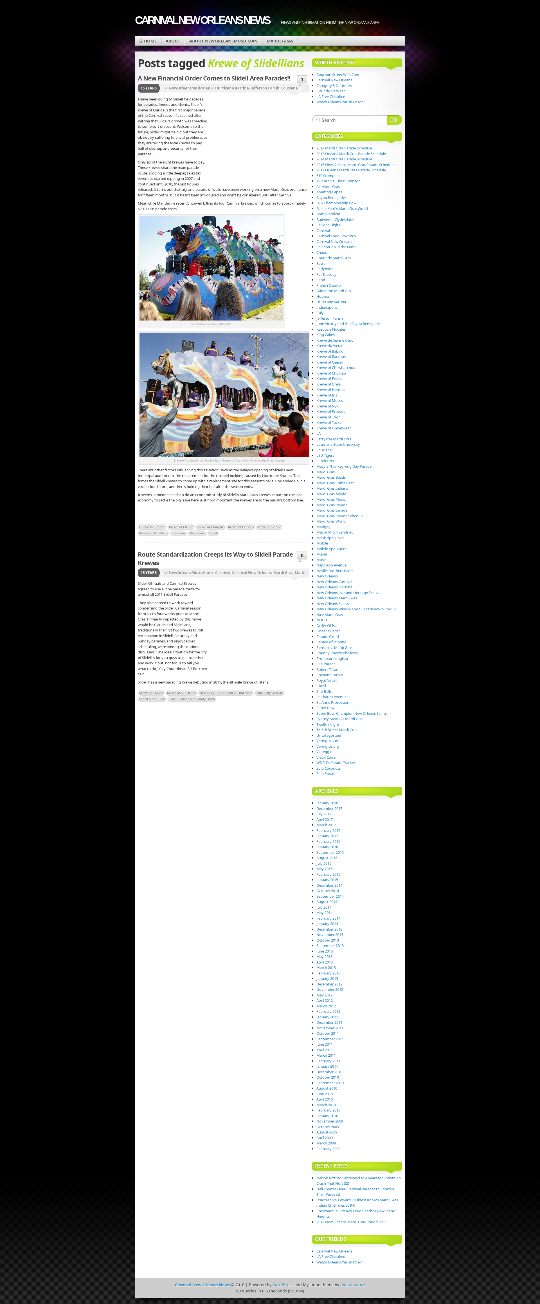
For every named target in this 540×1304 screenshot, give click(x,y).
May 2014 (324, 912)
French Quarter (329, 285)
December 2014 (329, 885)
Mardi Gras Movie (331, 493)
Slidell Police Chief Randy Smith (192, 699)
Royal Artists (326, 680)
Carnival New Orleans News (202, 20)
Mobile (322, 543)
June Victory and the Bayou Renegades (348, 323)
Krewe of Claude (181, 527)
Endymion (325, 268)
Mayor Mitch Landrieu (335, 532)
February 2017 (328, 830)
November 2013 (329, 934)
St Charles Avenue (331, 696)
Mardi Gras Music (330, 499)
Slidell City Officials (269, 693)
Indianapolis (326, 307)
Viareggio (324, 751)
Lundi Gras (325, 460)
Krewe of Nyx (327, 406)
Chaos (321, 252)
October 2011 (327, 1033)
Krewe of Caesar (329, 362)
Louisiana (179, 533)
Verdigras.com (328, 740)
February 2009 (328, 1148)
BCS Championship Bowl (336, 202)
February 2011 (328, 1060)
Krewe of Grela (328, 384)
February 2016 (328, 841)
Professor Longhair (332, 658)
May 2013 (324, 956)
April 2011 (324, 1049)
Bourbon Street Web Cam (337, 74)
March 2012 (326, 1006)
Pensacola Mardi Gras (334, 647)
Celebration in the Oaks (336, 246)
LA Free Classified (330, 96)
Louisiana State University (338, 444)
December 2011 (329, 1022)
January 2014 (327, 923)
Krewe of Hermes (330, 389)
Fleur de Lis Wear (330, 90)
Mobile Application (332, 548)
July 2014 (323, 907)
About (173, 41)
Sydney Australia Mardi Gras (339, 718)
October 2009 (327, 1126)
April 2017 (324, 819)
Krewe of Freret (329, 378)
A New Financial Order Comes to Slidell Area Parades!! (214, 78)
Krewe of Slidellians (153, 533)
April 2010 (324, 1099)
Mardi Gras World (331, 521)
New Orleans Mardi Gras (336, 598)
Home (150, 41)
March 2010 (326, 1104)
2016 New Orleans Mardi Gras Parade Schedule (355, 164)
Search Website (394, 120)
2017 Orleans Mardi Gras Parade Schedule (351, 169)
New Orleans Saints (332, 603)
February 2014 (328, 918)
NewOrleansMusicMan (189, 88)
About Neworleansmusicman (223, 41)
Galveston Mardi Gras (334, 290)
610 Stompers (327, 175)
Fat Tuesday (326, 274)
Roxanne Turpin (329, 674)
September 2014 (330, 896)
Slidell (213, 533)
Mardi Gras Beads (331, 477)
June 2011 (324, 1044)
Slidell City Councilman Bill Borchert (225, 693)
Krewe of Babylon (331, 351)
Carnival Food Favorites (336, 235)
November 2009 (329, 1121)
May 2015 (324, 868)
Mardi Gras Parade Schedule (339, 515)
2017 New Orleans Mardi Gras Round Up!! (351, 1221)
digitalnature (352, 1284)
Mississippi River (330, 537)
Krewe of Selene (269, 527)
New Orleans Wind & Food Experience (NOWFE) (356, 608)
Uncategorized (328, 735)
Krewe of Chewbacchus (335, 367)
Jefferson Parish (265, 88)
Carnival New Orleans (252, 572)
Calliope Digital (328, 224)
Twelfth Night (327, 724)
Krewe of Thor (328, 417)
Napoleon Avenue (331, 565)
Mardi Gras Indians (332, 488)
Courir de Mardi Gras (333, 257)
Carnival (222, 572)
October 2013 (327, 940)
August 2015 (326, 857)
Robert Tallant (328, 669)
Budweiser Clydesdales (335, 219)
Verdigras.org (327, 746)
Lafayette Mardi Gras (333, 439)
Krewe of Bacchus (331, 356)
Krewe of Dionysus (210, 527)
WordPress (283, 1284)
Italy (320, 312)
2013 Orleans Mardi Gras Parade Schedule (351, 153)
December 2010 (329, 1071)
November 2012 (329, 989)
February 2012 (328, 1011)
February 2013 (328, 973)
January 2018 (327, 802)
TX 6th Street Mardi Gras (336, 729)
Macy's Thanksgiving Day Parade (344, 466)
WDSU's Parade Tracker (335, 762)
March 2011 (326, 1055)
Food (320, 279)
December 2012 (329, 984)
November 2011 (329, 1027)
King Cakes (325, 334)
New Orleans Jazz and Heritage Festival (348, 592)
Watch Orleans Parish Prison (340, 101)
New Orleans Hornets (334, 587)
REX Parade (326, 663)
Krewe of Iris (326, 395)
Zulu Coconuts (328, 768)
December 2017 (329, 808)
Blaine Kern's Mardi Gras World (342, 208)
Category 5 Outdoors (334, 85)
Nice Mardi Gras (329, 614)
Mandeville (197, 533)
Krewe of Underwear (333, 428)
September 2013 (330, 945)
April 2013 (324, 962)
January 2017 (327, 835)
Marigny (323, 526)
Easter (321, 263)
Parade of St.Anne (331, 641)
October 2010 (327, 1077)
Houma (322, 296)
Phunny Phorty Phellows (337, 652)
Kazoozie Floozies (331, 329)
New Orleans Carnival (334, 581)
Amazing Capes (329, 191)
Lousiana (289, 88)
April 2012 (324, 1000)
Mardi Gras (280, 41)
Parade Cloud (327, 636)
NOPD (321, 619)
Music (321, 559)
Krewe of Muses (329, 400)
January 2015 (327, 879)
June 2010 (324, 1093)
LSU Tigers (325, 455)
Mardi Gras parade (331, 510)
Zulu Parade (326, 773)
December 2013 (329, 929)
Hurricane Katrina (232, 88)
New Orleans (327, 576)
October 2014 (327, 890)
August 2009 (326, 1132)
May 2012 (324, 995)
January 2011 (327, 1066)
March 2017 (326, 824)
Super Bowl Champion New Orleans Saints (351, 713)
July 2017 (323, 813)
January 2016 (327, 846)
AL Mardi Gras (328, 186)
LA (318, 433)
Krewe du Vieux (329, 345)
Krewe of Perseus (241, 527)
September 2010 (330, 1082)
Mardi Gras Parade (331, 504)
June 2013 (324, 951)
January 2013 (327, 978)
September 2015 (330, 852)
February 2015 (328, 874)
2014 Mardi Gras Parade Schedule (344, 159)
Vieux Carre (326, 757)
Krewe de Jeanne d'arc (334, 340)
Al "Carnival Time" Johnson (338, 180)
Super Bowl (325, 707)
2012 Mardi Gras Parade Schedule (344, 148)
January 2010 (327, 1115)
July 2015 (323, 863)
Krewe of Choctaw (331, 373)
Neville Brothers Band (334, 570)
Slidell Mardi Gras (152, 699)
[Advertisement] (259, 139)
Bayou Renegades (331, 197)
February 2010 (328, 1110)
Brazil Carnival (328, 213)
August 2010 (326, 1088)
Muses (321, 554)
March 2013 (326, 967)
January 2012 (327, 1017)
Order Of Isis (326, 625)
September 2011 (330, 1038)
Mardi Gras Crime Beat (335, 482)
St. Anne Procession (332, 702)
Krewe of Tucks (328, 422)
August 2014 (326, 901)
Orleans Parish (328, 630)
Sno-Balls (324, 691)
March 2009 (326, 1143)
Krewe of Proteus (330, 411)
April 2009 (324, 1137)
